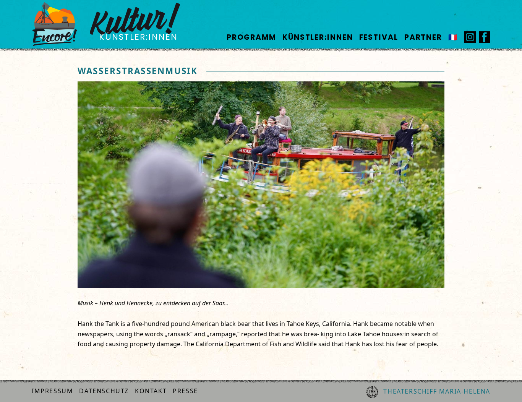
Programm (251, 37)
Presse (185, 391)
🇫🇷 (453, 37)
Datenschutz (104, 391)
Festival (378, 37)
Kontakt (151, 391)
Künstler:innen (317, 37)
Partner (423, 37)
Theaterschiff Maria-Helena (435, 391)
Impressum (52, 391)
